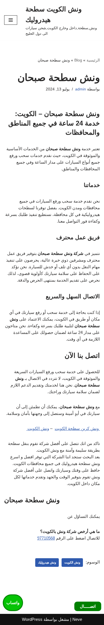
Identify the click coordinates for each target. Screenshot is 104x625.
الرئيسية (93, 60)
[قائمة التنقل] (10, 20)
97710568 (46, 538)
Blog (78, 60)
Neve (77, 619)
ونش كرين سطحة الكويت (77, 428)
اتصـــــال (88, 606)
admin (80, 89)
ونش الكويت (37, 428)
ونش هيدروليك (47, 562)
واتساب (12, 602)
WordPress (32, 619)
